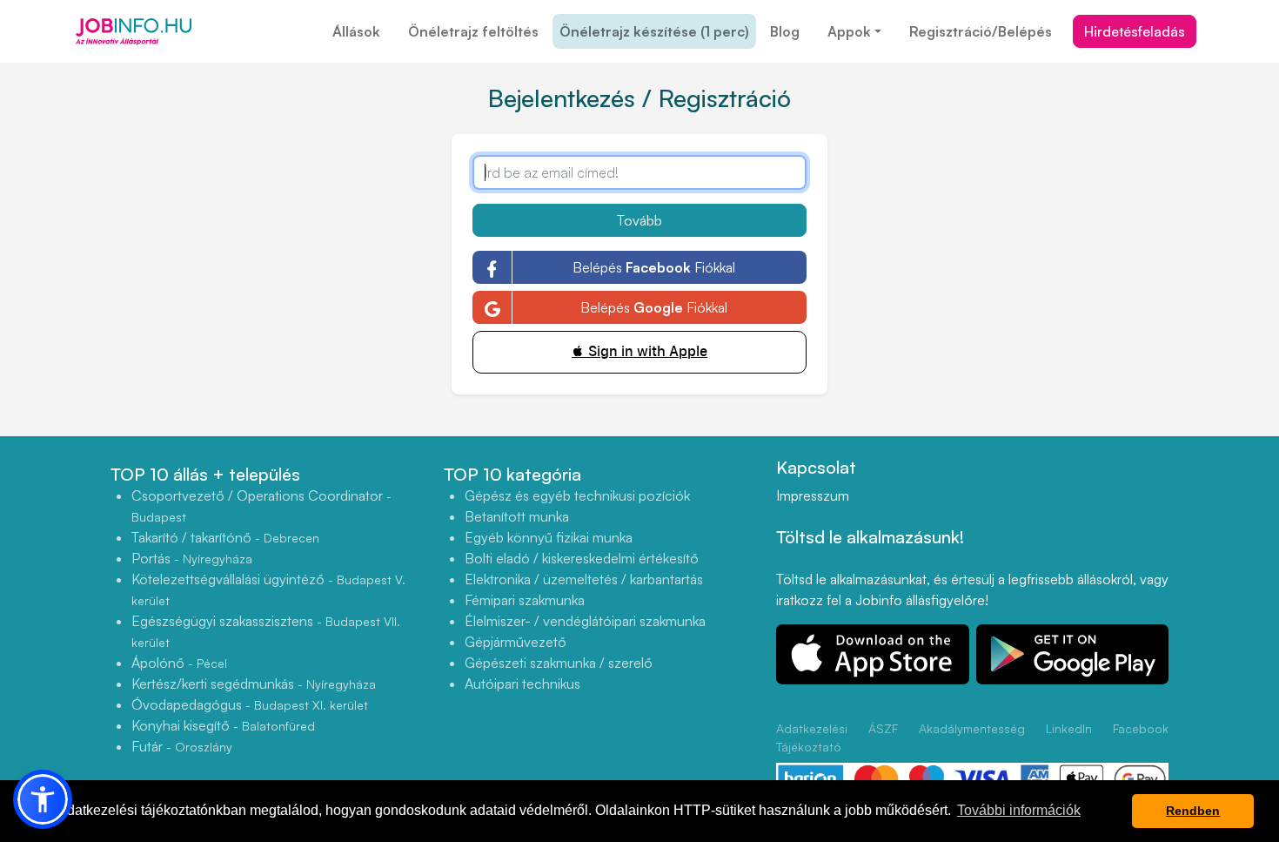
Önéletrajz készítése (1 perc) (654, 31)
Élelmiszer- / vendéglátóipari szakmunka (585, 621)
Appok (849, 31)
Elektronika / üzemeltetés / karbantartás (584, 579)
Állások (356, 31)
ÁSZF (883, 728)
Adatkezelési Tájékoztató (811, 737)
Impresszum (812, 495)
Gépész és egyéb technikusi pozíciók (577, 495)
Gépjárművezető (515, 641)
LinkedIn (1069, 728)
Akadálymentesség (972, 728)
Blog (785, 31)
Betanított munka (517, 516)
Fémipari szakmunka (525, 600)
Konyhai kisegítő (223, 725)
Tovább (639, 220)
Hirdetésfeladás (1134, 31)
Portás (191, 558)
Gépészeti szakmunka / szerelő (559, 662)
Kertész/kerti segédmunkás (253, 683)
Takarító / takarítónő (225, 537)
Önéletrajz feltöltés (473, 31)
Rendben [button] (1193, 811)
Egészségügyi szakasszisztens (265, 631)
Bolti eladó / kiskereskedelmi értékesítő (582, 558)
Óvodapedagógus (249, 704)
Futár (181, 746)
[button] (42, 799)
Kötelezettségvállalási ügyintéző (268, 589)
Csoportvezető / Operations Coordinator (261, 505)
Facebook (1141, 728)
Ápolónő (179, 662)
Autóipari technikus (522, 683)
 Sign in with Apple (639, 351)
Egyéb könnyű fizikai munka (549, 537)
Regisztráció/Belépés (980, 31)
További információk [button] (1019, 810)
